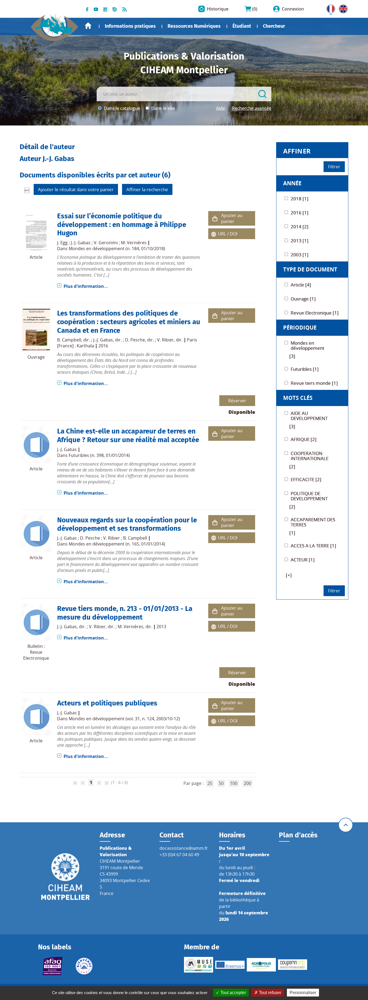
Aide (220, 108)
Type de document (310, 269)
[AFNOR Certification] (52, 966)
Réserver (237, 401)
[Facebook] (87, 9)
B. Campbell (69, 340)
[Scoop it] (105, 9)
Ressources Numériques (194, 26)
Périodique (300, 327)
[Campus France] (84, 966)
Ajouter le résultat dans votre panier (76, 189)
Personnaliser (303, 992)
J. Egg (62, 243)
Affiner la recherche (147, 189)
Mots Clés (298, 397)
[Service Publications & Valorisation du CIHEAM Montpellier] (55, 24)
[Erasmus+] (229, 965)
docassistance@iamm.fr (183, 848)
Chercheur (274, 26)
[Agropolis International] (261, 964)
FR (329, 8)
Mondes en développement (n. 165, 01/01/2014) (117, 544)
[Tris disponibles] (27, 190)
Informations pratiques (130, 26)
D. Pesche (135, 340)
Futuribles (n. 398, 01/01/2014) (99, 455)
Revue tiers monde (86, 608)
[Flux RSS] (124, 9)
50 (221, 783)
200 (247, 783)
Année (292, 183)
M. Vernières (134, 243)
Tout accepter (232, 992)
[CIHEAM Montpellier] (65, 876)
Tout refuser (269, 992)
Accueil (88, 25)
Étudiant (241, 26)
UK (342, 8)
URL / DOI (227, 234)
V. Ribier (165, 340)
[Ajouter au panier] (214, 218)
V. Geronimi (106, 243)
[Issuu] (115, 9)
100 (233, 783)
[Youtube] (96, 9)
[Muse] (198, 965)
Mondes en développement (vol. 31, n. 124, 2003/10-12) (124, 719)
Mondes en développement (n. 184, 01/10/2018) (117, 248)
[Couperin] (292, 964)
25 (209, 783)
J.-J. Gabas (81, 243)
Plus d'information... (86, 286)
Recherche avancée (251, 108)
